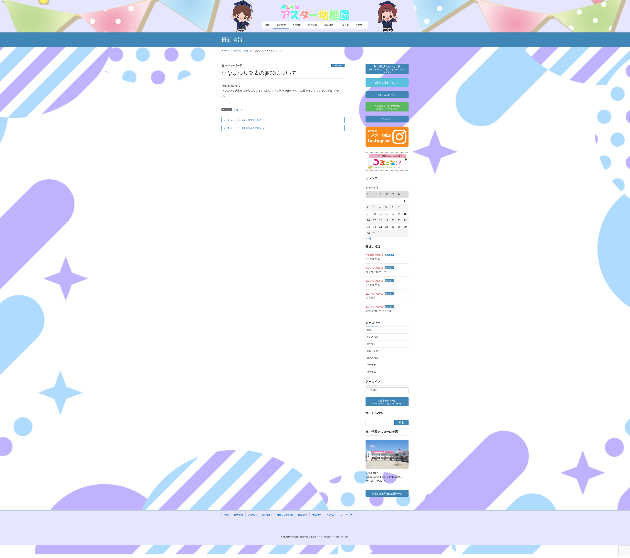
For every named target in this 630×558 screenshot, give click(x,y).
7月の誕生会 (373, 259)
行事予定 (371, 364)
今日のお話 (372, 337)
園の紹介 (267, 515)
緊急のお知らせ (375, 358)
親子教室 (371, 371)
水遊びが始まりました (379, 272)
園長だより (372, 351)
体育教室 (371, 297)
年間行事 (316, 515)
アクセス (331, 515)
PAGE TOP (613, 538)
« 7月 (368, 238)
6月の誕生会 (373, 285)
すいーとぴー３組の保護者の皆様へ (245, 120)
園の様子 (389, 255)
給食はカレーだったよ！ (380, 310)
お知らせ (338, 65)
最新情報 (238, 515)
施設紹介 (302, 515)
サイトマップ (347, 515)
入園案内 (252, 515)
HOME (226, 515)
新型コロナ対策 (285, 515)
